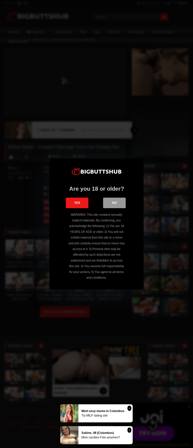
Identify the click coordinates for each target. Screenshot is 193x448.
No (114, 202)
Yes (77, 202)
